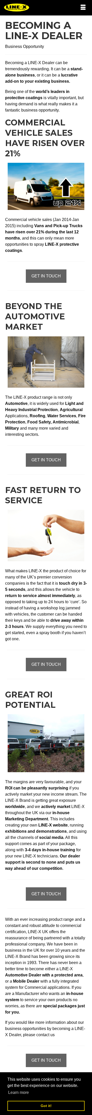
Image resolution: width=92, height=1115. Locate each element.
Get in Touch (46, 276)
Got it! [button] (46, 1106)
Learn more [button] (18, 1092)
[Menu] (83, 7)
